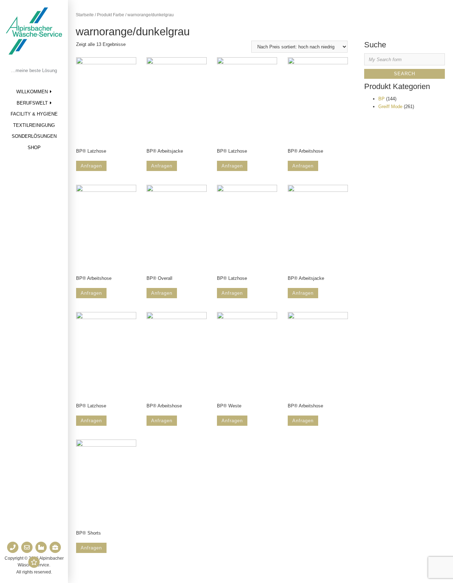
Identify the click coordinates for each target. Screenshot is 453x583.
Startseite (85, 14)
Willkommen (32, 91)
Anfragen (91, 166)
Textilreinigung (34, 125)
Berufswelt (32, 103)
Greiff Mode (390, 106)
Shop (34, 147)
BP (381, 98)
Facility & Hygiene (34, 114)
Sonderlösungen (34, 136)
